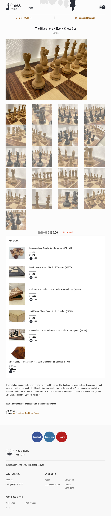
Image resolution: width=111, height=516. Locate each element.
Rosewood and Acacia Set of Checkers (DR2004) (51, 248)
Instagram (49, 436)
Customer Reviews (52, 484)
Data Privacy (30, 502)
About (47, 479)
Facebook (37, 436)
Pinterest (62, 436)
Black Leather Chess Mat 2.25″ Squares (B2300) (50, 267)
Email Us (9, 479)
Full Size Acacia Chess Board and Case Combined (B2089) (55, 289)
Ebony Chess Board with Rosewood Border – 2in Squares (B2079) (58, 330)
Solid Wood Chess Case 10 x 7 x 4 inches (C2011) (51, 311)
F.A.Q (8, 507)
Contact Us (69, 479)
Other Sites (10, 502)
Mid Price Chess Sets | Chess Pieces (26, 413)
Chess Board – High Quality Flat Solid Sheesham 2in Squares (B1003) (40, 361)
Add (35, 258)
